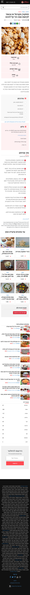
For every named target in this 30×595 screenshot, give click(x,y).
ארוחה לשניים (19, 543)
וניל (12, 534)
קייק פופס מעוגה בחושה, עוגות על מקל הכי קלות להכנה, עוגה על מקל (11, 387)
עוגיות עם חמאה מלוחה (16, 530)
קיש (14, 548)
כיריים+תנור (11, 557)
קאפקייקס (6, 502)
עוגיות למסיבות (24, 517)
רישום (7, 2)
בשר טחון (9, 538)
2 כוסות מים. (20, 109)
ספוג (4, 499)
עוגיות (7, 249)
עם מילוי (11, 499)
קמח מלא (6, 524)
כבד (21, 540)
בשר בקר (15, 540)
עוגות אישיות (18, 506)
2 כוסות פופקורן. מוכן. (18, 102)
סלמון (15, 568)
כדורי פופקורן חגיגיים (22, 252)
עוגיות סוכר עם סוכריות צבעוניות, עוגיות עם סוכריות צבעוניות (7, 254)
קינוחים (22, 249)
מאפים (15, 430)
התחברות (12, 2)
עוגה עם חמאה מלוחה (16, 514)
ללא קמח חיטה (10, 504)
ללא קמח (19, 504)
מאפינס (21, 502)
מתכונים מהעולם (12, 383)
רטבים (19, 535)
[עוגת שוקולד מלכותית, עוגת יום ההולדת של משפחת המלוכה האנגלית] (22, 288)
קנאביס (13, 571)
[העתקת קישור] (19, 23)
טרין (4, 550)
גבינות (17, 550)
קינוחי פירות (11, 488)
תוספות (18, 343)
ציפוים (27, 12)
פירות (18, 499)
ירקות (14, 343)
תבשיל (17, 538)
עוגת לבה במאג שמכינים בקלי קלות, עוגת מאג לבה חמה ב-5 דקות (11, 335)
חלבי (15, 328)
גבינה (25, 497)
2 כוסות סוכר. (20, 105)
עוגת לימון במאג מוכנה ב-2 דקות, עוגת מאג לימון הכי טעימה (10, 372)
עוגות (22, 272)
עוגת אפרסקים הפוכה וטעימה (12, 357)
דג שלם (22, 570)
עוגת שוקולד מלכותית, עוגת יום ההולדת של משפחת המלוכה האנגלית (22, 300)
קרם (12, 535)
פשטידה (5, 552)
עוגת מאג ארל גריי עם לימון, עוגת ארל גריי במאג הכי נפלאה (7, 276)
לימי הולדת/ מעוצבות (12, 351)
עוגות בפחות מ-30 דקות (18, 511)
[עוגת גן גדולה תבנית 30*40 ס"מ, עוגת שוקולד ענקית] (22, 265)
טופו (11, 543)
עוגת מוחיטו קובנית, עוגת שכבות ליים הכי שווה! (7, 299)
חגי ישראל (21, 491)
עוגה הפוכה (14, 358)
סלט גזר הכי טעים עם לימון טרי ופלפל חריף (10, 380)
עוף (15, 434)
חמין (8, 540)
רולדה (16, 501)
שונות (23, 12)
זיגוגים (11, 537)
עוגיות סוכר (21, 529)
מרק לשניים (23, 547)
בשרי (18, 545)
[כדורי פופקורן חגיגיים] (22, 242)
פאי (23, 550)
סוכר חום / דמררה (22, 520)
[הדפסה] (11, 23)
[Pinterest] (15, 577)
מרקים (15, 425)
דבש (26, 504)
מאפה (25, 552)
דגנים (6, 545)
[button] (26, 40)
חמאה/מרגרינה (23, 532)
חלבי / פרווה (16, 489)
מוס (17, 486)
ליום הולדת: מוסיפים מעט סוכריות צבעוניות (13, 117)
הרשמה (15, 463)
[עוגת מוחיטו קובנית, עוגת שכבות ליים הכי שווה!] (7, 288)
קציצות (8, 555)
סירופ (6, 534)
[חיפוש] (3, 7)
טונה (8, 568)
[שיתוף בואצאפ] (17, 23)
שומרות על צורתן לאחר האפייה (10, 516)
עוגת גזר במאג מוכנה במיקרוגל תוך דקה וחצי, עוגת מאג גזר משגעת (11, 365)
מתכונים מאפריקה (11, 491)
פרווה (12, 486)
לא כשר (24, 538)
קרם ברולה (10, 494)
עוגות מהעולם (12, 507)
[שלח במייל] (13, 23)
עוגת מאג (15, 337)
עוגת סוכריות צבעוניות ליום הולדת (11, 349)
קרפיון (15, 570)
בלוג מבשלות (19, 496)
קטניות (8, 565)
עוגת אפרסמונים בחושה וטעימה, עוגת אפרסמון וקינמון (10, 395)
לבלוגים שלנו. (25, 219)
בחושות (15, 398)
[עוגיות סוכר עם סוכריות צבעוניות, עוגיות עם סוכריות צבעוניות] (7, 242)
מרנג (5, 486)
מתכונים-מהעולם (22, 553)
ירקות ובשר (22, 548)
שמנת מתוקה (19, 534)
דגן (11, 561)
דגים (15, 442)
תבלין (12, 563)
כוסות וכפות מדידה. (21, 135)
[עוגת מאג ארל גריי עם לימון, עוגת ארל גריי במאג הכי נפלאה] (7, 265)
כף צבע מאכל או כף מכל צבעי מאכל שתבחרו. (15, 113)
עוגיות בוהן (12, 529)
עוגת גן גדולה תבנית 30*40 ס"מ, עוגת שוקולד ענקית (22, 276)
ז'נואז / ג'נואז (24, 501)
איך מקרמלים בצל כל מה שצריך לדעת (10, 342)
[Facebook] (10, 577)
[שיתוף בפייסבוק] (15, 23)
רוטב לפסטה (16, 565)
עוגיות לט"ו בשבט (11, 520)
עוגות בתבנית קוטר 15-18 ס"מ (18, 512)
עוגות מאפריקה (8, 506)
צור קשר (15, 574)
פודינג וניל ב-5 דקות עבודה (13, 326)
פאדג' (10, 501)
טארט (8, 548)
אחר (19, 488)
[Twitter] (12, 577)
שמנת (14, 502)
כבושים (24, 563)
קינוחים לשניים (20, 494)
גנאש (15, 532)
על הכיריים (21, 557)
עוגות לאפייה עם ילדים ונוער (17, 509)
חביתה (11, 550)
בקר (15, 421)
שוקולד (19, 497)
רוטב (5, 563)
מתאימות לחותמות (15, 519)
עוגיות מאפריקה (13, 525)
